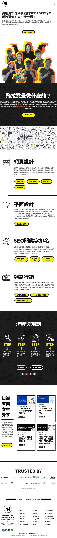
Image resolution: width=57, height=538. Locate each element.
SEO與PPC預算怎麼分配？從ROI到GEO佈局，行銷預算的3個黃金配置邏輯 (46, 440)
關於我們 (22, 513)
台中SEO (24, 535)
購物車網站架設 (49, 516)
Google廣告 (36, 519)
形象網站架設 (48, 513)
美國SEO (35, 524)
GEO (27, 106)
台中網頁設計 (13, 535)
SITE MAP (48, 521)
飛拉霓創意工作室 (35, 533)
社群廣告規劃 (36, 516)
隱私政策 (47, 524)
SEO (23, 106)
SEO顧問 (35, 535)
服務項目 (22, 516)
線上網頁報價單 (24, 524)
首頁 (21, 511)
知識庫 (22, 519)
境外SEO (45, 535)
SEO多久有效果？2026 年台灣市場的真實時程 (25, 410)
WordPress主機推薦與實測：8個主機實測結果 (25, 439)
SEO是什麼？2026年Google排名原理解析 (46, 410)
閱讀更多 (21, 416)
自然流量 (40, 535)
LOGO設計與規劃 (49, 519)
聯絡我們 (22, 521)
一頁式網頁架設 (49, 511)
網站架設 (35, 511)
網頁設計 (18, 106)
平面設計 (35, 513)
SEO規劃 (35, 521)
